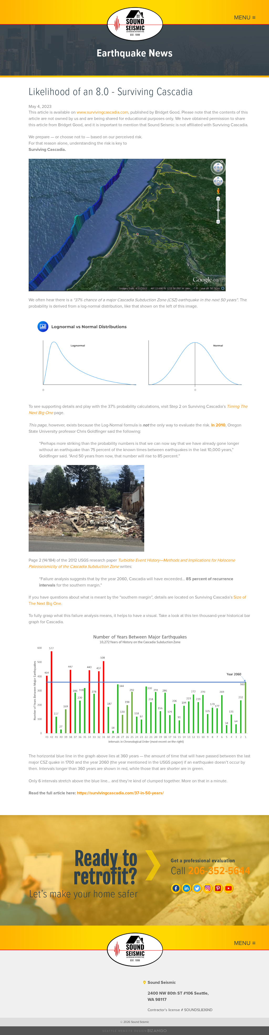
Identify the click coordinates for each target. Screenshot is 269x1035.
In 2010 (218, 425)
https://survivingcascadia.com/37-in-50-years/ (120, 793)
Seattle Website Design (124, 1031)
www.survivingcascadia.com (102, 112)
